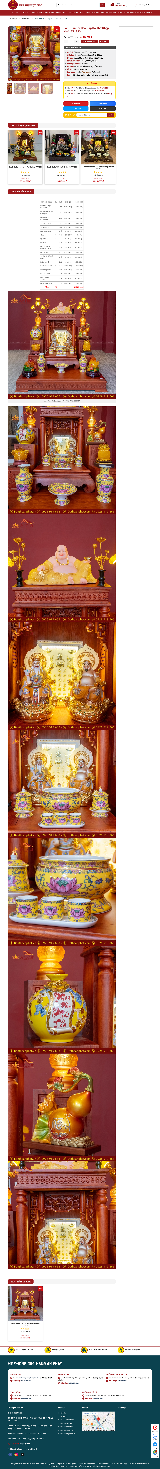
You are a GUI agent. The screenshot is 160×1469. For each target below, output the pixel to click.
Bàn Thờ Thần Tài (27, 19)
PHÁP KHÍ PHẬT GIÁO (113, 12)
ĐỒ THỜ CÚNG (61, 12)
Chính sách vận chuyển (67, 1434)
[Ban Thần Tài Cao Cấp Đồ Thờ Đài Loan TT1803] (25, 147)
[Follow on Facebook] (10, 1454)
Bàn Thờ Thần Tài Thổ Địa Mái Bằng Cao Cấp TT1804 (98, 168)
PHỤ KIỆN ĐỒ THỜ (75, 12)
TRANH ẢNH (98, 12)
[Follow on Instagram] (16, 1454)
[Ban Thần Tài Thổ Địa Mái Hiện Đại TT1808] (62, 147)
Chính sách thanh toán (67, 1430)
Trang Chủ (14, 12)
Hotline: (120, 5)
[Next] (56, 53)
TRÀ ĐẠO (147, 12)
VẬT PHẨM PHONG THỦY (132, 12)
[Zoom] (11, 78)
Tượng (24, 12)
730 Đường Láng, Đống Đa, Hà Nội (29, 1378)
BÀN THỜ (33, 12)
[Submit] (102, 5)
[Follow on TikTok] (22, 1454)
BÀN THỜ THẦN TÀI (46, 12)
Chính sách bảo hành (67, 1420)
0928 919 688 (74, 1383)
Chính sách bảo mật (66, 1427)
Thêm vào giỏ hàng (89, 41)
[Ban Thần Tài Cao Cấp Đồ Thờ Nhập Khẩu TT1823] (25, 1303)
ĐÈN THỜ (88, 12)
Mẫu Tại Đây (104, 88)
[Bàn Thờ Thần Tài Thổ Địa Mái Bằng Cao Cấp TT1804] (98, 147)
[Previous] (12, 53)
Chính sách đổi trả (66, 1423)
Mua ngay (103, 41)
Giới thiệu (63, 1413)
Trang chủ (14, 19)
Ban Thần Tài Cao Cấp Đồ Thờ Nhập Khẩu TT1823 (25, 1325)
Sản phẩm (63, 1416)
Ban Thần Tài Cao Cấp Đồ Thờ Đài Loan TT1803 (25, 167)
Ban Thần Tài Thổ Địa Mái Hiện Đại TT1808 (62, 167)
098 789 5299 (121, 1381)
